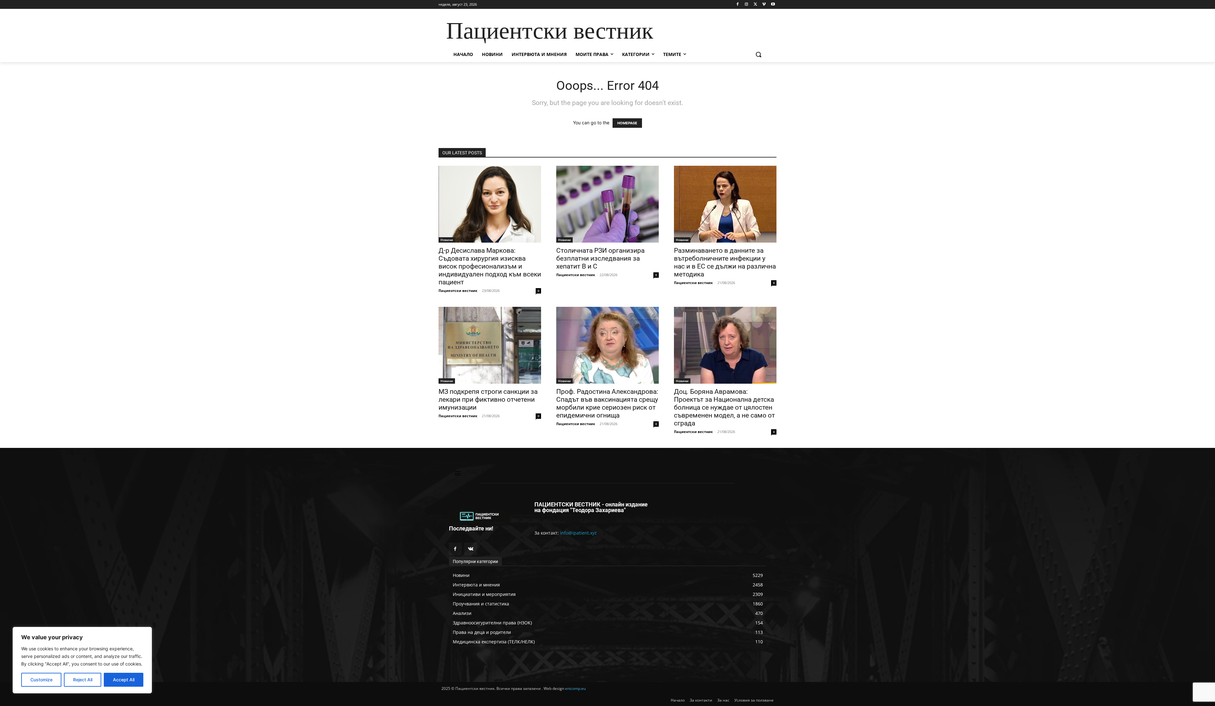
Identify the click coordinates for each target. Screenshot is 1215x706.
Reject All (82, 679)
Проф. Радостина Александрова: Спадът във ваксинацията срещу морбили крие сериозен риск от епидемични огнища (607, 403)
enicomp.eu (575, 688)
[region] (82, 660)
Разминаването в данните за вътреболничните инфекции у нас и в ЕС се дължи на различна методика (725, 262)
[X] (755, 4)
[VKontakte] (470, 549)
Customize (41, 679)
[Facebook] (737, 4)
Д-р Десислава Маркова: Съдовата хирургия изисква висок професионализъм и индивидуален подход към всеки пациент (490, 266)
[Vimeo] (764, 4)
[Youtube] (772, 4)
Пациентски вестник (458, 290)
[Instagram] (746, 4)
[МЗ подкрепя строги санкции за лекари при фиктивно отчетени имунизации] (490, 345)
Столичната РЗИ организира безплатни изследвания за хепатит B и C (600, 258)
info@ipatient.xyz (578, 533)
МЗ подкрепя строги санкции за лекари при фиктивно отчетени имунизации (488, 399)
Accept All (123, 679)
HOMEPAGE (627, 123)
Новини (446, 240)
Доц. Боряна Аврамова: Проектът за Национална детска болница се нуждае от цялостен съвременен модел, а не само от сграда (724, 407)
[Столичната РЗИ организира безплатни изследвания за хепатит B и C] (607, 204)
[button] (758, 54)
